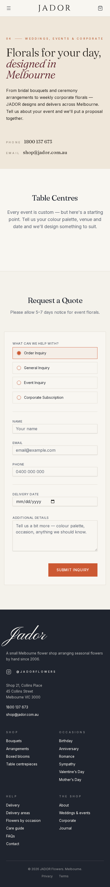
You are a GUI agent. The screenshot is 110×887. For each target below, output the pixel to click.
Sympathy (67, 764)
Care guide (15, 828)
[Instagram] (8, 671)
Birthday (66, 741)
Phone (18, 464)
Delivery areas (18, 813)
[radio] (19, 353)
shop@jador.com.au (22, 715)
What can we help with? (36, 343)
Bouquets (14, 741)
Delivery (13, 805)
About (64, 805)
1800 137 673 (17, 707)
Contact (12, 844)
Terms (64, 876)
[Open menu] (8, 8)
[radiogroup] (55, 374)
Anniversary (69, 749)
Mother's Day (70, 780)
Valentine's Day (71, 772)
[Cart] (100, 8)
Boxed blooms (18, 756)
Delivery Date (26, 494)
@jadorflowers (36, 671)
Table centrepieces (21, 764)
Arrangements (17, 749)
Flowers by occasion (23, 821)
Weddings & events (74, 813)
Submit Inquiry (73, 570)
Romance (66, 756)
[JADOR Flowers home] (55, 8)
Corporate (67, 821)
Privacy (47, 876)
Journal (65, 828)
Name (17, 421)
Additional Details (31, 518)
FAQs (10, 836)
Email (18, 443)
